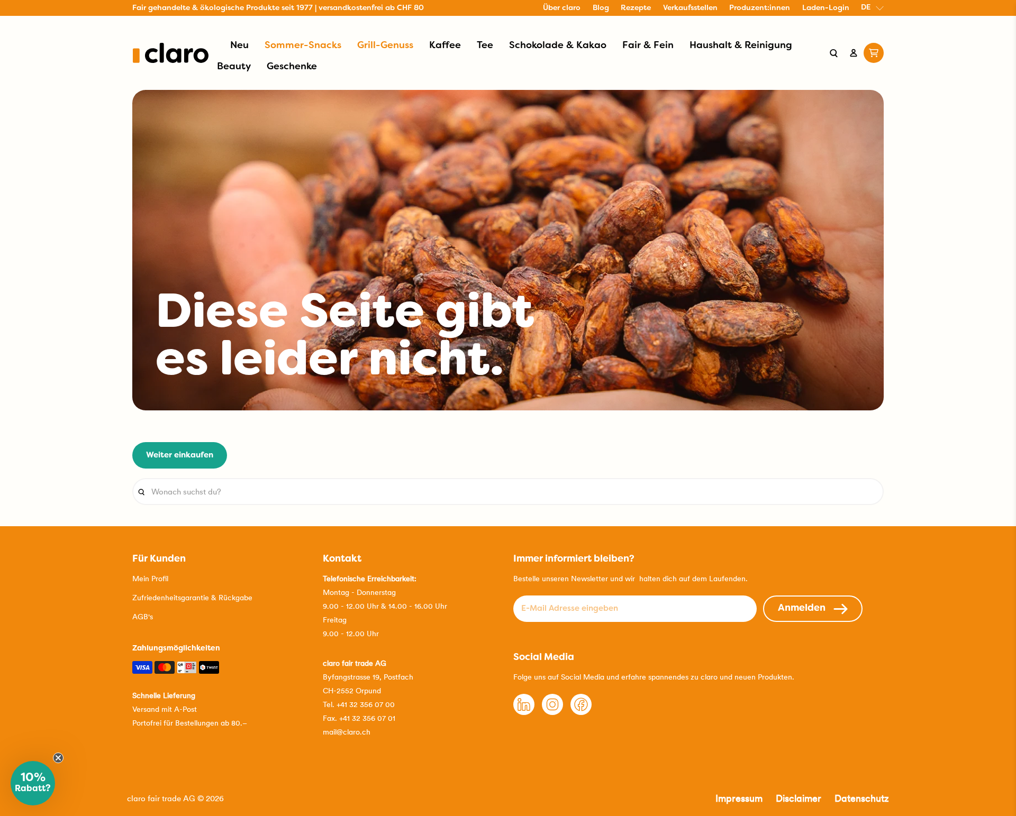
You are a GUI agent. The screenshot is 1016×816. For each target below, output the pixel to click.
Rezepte (636, 8)
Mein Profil (150, 578)
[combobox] (508, 491)
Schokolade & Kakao (557, 45)
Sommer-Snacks (303, 45)
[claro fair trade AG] (170, 53)
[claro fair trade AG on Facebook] (581, 712)
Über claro (561, 8)
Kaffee (445, 45)
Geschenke (292, 66)
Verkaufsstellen (690, 8)
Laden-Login (825, 8)
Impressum (739, 798)
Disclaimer (798, 798)
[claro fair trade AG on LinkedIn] (523, 712)
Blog (601, 8)
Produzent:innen (759, 8)
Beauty (234, 66)
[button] (33, 783)
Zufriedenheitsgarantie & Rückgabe (192, 597)
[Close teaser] (58, 758)
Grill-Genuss (385, 45)
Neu (239, 45)
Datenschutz (861, 798)
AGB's (142, 616)
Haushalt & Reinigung (741, 45)
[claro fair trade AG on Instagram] (552, 712)
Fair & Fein (648, 45)
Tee (485, 45)
